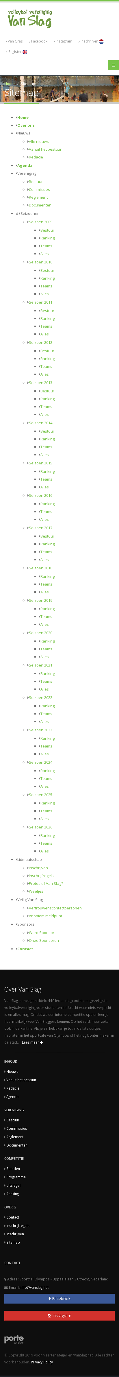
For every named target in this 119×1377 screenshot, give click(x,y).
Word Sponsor (41, 932)
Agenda (24, 165)
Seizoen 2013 (40, 382)
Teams (46, 245)
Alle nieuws (39, 141)
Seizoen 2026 (40, 827)
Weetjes (36, 891)
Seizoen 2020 (40, 632)
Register (15, 51)
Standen (13, 1168)
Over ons (26, 125)
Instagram (64, 41)
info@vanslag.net (35, 1287)
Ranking (47, 238)
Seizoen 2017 (40, 527)
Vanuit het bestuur (45, 149)
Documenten (40, 205)
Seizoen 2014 (40, 422)
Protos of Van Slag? (46, 883)
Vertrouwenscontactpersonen (55, 908)
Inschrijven (90, 41)
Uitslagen (13, 1185)
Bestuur (36, 181)
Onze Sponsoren (44, 940)
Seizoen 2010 (40, 262)
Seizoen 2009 (40, 221)
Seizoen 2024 (40, 762)
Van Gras (15, 41)
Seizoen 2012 (40, 342)
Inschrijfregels (41, 875)
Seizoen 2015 (40, 463)
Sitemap (13, 1242)
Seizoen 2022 (40, 697)
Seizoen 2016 (40, 495)
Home (9, 83)
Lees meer (31, 1042)
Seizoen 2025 (40, 794)
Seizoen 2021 (40, 665)
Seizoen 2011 (40, 302)
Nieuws (12, 1071)
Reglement (38, 197)
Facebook (39, 41)
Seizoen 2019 (40, 600)
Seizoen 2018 (40, 568)
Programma (16, 1177)
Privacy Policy (42, 1362)
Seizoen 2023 (40, 729)
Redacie (36, 157)
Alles (44, 253)
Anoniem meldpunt (45, 915)
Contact (25, 948)
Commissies (39, 189)
